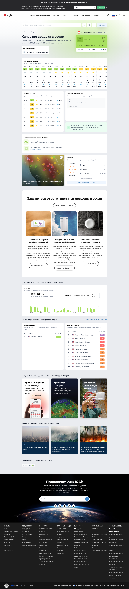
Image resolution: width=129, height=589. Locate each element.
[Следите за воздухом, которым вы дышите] (38, 223)
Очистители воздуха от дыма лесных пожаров (116, 575)
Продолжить (101, 7)
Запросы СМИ (9, 537)
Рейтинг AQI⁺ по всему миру (96, 319)
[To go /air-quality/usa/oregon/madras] (87, 338)
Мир (23, 32)
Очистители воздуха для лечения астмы (116, 535)
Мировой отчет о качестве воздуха (80, 560)
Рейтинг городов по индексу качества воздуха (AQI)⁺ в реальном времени (81, 552)
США (26, 32)
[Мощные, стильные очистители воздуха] (90, 223)
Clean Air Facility (63, 545)
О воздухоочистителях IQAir (99, 534)
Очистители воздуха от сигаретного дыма (116, 547)
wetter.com (89, 178)
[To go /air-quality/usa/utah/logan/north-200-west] (43, 336)
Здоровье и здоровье (43, 549)
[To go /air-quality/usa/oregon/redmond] (87, 349)
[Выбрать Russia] (114, 15)
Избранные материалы (43, 543)
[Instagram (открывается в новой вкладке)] (69, 506)
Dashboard (60, 553)
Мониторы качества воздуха (99, 543)
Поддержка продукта (26, 530)
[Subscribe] (87, 499)
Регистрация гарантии (26, 538)
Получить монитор (35, 149)
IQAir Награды (27, 534)
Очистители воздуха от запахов (116, 568)
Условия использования (62, 586)
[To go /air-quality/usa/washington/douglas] (87, 359)
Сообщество (43, 534)
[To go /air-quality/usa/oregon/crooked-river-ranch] (87, 335)
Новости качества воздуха (46, 530)
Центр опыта (9, 550)
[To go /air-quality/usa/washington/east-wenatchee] (87, 363)
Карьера (7, 534)
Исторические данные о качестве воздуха (81, 542)
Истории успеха (45, 553)
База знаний (26, 542)
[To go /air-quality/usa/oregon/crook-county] (87, 342)
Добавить (103, 25)
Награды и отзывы (46, 556)
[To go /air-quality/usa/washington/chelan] (87, 352)
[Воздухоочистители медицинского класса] (64, 223)
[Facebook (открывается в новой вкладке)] (55, 506)
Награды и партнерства (8, 546)
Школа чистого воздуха (62, 549)
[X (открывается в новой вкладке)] (60, 506)
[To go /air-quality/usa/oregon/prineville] (87, 345)
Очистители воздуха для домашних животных (116, 556)
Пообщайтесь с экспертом (62, 541)
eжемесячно (85, 295)
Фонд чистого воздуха (9, 541)
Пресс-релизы (44, 559)
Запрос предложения (62, 535)
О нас (6, 529)
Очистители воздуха (99, 550)
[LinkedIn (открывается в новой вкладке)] (73, 506)
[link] (108, 15)
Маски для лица (98, 539)
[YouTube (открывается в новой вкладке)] (64, 506)
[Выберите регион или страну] (114, 15)
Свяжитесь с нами (11, 531)
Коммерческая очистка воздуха (63, 530)
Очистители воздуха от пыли (116, 563)
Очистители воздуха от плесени (116, 541)
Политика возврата (29, 545)
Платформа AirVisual (81, 537)
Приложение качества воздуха (80, 533)
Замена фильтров (98, 548)
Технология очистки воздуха (46, 563)
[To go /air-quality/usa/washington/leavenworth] (87, 356)
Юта (30, 32)
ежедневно (76, 295)
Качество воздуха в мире (81, 565)
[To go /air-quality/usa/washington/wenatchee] (87, 366)
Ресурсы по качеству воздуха (45, 538)
